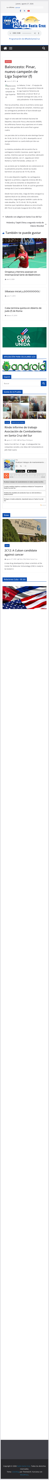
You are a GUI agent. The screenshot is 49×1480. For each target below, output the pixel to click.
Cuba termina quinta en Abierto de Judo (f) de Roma (23, 309)
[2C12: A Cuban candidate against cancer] (24, 530)
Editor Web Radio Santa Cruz (28, 559)
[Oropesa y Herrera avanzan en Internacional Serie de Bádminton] (24, 240)
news (7, 545)
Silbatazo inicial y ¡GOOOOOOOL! (22, 291)
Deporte (8, 61)
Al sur (7, 422)
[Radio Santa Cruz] (5, 48)
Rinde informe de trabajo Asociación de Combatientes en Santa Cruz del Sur (23, 431)
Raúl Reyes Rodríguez (26, 440)
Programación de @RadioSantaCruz (24, 39)
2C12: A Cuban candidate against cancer (21, 552)
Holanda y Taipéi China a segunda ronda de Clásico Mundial (25, 224)
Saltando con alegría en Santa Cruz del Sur (23, 217)
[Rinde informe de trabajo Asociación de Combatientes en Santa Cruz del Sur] (24, 407)
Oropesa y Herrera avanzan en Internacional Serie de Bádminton (22, 273)
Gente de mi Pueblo (18, 422)
